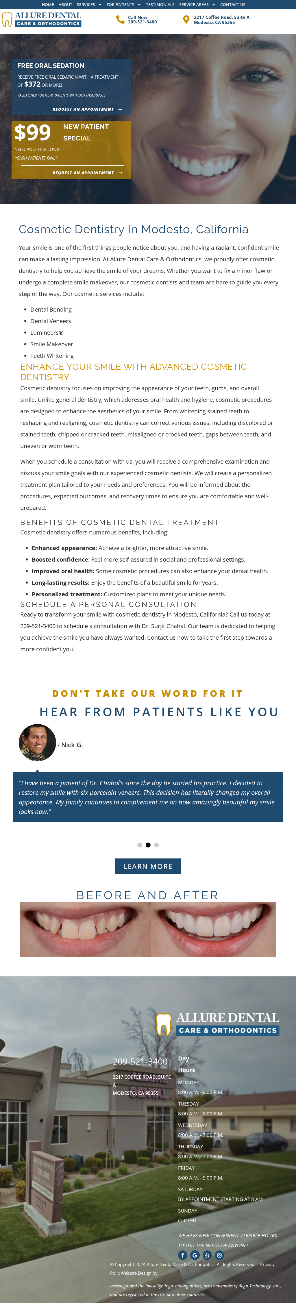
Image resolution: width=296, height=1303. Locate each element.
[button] (11, 783)
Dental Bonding (51, 309)
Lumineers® (47, 332)
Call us (238, 614)
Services (86, 4)
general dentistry (78, 400)
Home (48, 4)
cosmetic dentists (168, 473)
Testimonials (160, 4)
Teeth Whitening (52, 356)
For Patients (120, 4)
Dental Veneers (50, 321)
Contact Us (232, 4)
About (65, 4)
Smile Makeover (51, 344)
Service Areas (194, 4)
